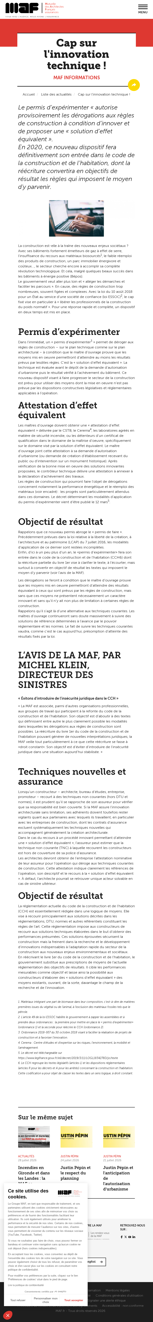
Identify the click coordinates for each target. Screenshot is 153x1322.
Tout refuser (18, 1300)
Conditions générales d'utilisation (119, 1295)
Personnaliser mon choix (46, 1300)
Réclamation (91, 1290)
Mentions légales (118, 1290)
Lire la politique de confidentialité (26, 1285)
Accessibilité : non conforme (123, 1305)
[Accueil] (34, 9)
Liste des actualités (56, 94)
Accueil (29, 94)
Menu (143, 12)
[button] (8, 1315)
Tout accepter (73, 1300)
